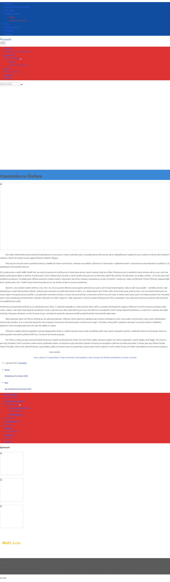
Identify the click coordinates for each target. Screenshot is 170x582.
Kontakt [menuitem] (8, 34)
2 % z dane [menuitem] (9, 10)
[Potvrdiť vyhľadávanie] (22, 84)
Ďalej (6, 383)
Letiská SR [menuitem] (9, 435)
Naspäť (7, 370)
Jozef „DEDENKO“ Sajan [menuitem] (19, 408)
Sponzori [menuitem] (9, 438)
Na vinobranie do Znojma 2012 (18, 389)
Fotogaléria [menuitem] (10, 418)
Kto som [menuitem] (8, 3)
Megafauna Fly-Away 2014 (16, 376)
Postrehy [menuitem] (9, 428)
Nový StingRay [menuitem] (11, 394)
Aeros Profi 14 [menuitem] (11, 398)
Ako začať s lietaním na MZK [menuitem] (17, 7)
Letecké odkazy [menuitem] (12, 431)
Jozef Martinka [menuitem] (16, 414)
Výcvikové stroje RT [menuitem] (18, 20)
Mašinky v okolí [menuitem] (11, 404)
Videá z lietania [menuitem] (11, 421)
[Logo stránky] (5, 39)
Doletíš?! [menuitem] (8, 30)
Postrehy (23, 363)
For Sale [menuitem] (8, 441)
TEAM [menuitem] (12, 17)
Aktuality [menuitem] (9, 424)
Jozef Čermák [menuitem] (15, 411)
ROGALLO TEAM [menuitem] (12, 14)
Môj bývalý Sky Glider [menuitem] (14, 401)
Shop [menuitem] (7, 24)
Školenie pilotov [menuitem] (12, 27)
